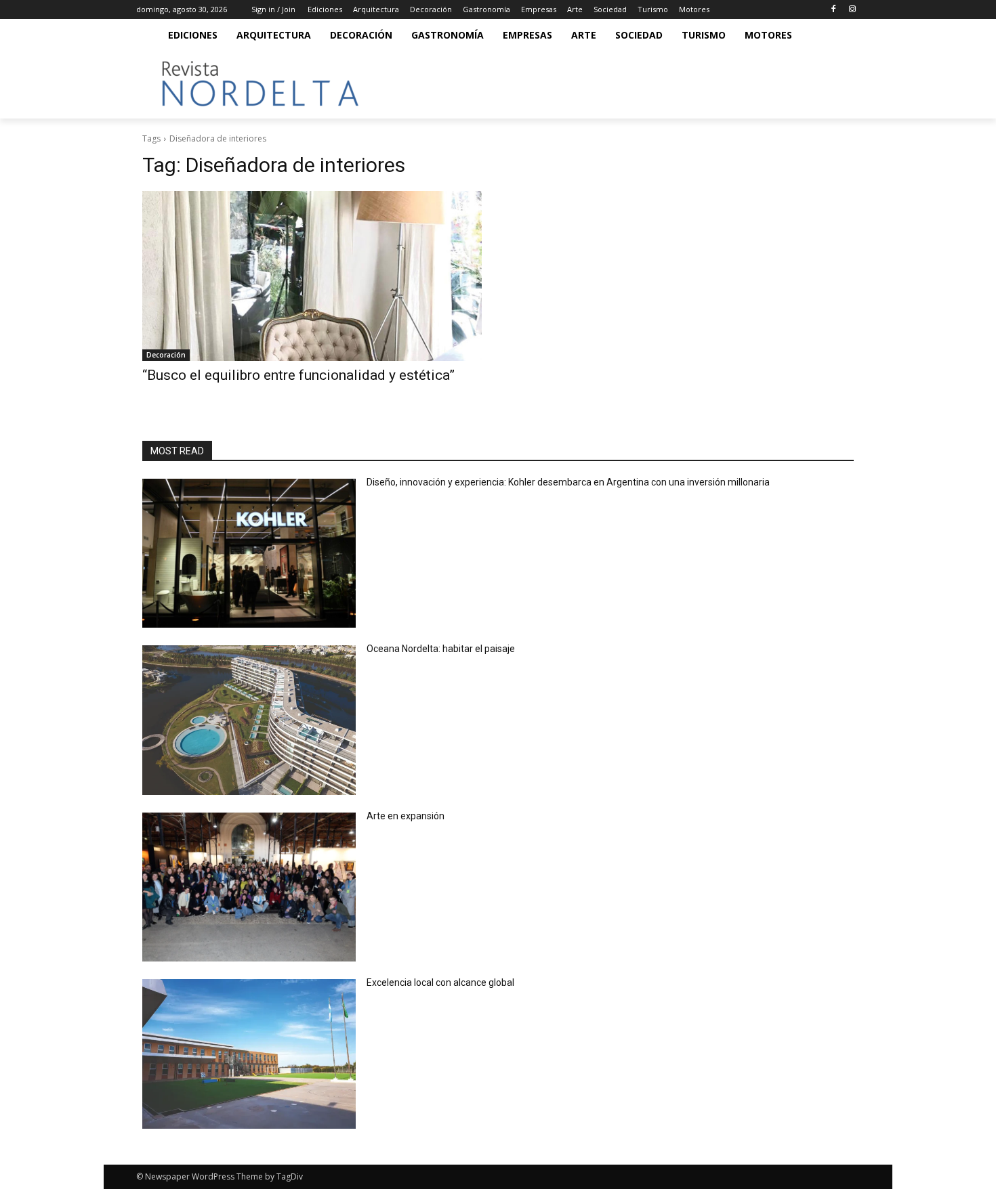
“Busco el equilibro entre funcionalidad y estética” (298, 375)
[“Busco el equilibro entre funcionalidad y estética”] (312, 276)
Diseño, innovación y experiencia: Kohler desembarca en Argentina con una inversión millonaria (568, 482)
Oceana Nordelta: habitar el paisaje (441, 648)
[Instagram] (852, 10)
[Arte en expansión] (249, 887)
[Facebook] (833, 10)
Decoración (166, 355)
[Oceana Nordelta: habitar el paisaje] (249, 720)
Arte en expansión (405, 815)
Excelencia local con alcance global (440, 982)
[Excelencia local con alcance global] (249, 1054)
